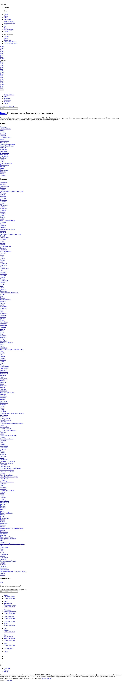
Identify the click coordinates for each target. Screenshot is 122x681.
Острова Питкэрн (6, 428)
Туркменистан (4, 518)
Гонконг (2, 277)
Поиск (6, 14)
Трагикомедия (4, 165)
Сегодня (6, 36)
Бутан (2, 241)
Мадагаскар (4, 373)
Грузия (2, 284)
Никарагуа (3, 416)
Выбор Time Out (9, 95)
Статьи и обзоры (9, 598)
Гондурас (3, 275)
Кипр (2, 334)
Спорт (2, 161)
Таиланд (3, 504)
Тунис (2, 516)
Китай (2, 339)
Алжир (2, 189)
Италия (2, 318)
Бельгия (2, 217)
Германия (3, 272)
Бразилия (3, 232)
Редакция (7, 668)
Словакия (3, 487)
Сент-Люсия (4, 478)
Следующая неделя (10, 41)
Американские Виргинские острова (11, 191)
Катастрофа (4, 142)
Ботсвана (3, 231)
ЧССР (2, 552)
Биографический (5, 129)
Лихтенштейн (4, 366)
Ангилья (3, 193)
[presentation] (1, 90)
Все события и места (10, 43)
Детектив (3, 135)
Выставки (7, 101)
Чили (1, 551)
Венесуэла (3, 250)
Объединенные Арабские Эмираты (11, 423)
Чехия (2, 549)
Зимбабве (3, 301)
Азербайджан (4, 186)
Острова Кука (4, 427)
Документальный (5, 137)
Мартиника (3, 391)
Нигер (2, 409)
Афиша (6, 623)
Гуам (1, 286)
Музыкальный (4, 153)
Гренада (2, 279)
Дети (5, 28)
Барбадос (3, 210)
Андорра (3, 196)
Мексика (3, 394)
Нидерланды (4, 415)
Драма (2, 139)
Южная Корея (4, 569)
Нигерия (3, 411)
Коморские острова (6, 342)
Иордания (3, 308)
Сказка (2, 160)
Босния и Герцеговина (7, 229)
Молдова (3, 397)
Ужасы (2, 168)
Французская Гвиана (6, 537)
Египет (2, 294)
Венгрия (3, 248)
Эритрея (2, 563)
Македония (3, 379)
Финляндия (4, 533)
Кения (2, 332)
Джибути (3, 289)
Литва (2, 365)
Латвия (2, 356)
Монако (2, 399)
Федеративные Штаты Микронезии (11, 528)
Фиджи (2, 530)
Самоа (2, 458)
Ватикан (3, 244)
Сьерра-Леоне (4, 501)
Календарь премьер (10, 605)
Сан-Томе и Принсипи (7, 461)
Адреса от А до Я (9, 638)
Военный (3, 134)
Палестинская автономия (8, 435)
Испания (3, 317)
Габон (2, 255)
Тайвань (2, 506)
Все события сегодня (7, 106)
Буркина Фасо (4, 237)
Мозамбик (3, 396)
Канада (2, 329)
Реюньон (3, 449)
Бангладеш (3, 208)
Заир (1, 296)
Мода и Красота (9, 21)
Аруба (2, 203)
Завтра (6, 38)
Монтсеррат (4, 403)
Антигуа (3, 198)
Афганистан (4, 205)
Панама (2, 437)
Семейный (3, 158)
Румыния (3, 454)
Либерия (3, 360)
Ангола (2, 194)
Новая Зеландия (5, 418)
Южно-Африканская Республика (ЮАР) (13, 571)
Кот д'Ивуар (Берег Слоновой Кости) (12, 349)
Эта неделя (7, 40)
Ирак (1, 310)
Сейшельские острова (7, 470)
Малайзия (3, 382)
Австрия (3, 184)
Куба (1, 351)
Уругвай (2, 526)
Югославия (3, 568)
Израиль (2, 303)
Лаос (1, 354)
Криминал (3, 149)
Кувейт (2, 353)
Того (1, 509)
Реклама (6, 670)
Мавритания (4, 372)
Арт (5, 26)
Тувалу (2, 514)
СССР (2, 494)
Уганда (2, 521)
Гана (1, 262)
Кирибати (3, 337)
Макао (2, 377)
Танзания (3, 508)
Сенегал (2, 473)
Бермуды (3, 222)
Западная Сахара (5, 299)
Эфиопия (3, 566)
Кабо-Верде (4, 322)
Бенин (2, 219)
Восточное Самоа (5, 251)
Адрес (6, 671)
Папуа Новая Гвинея (6, 439)
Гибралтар (3, 274)
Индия (2, 305)
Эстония (3, 564)
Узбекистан (3, 523)
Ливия (2, 363)
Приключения (4, 156)
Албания (3, 188)
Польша (2, 444)
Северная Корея (5, 466)
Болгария (3, 225)
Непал (2, 408)
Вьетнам (3, 253)
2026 (1, 582)
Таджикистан (4, 502)
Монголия (3, 401)
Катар (2, 330)
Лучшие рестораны (10, 611)
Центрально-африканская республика (12, 544)
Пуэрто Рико (4, 447)
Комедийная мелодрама (7, 144)
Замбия (2, 298)
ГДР (1, 270)
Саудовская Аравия (6, 463)
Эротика (3, 175)
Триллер (2, 166)
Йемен (2, 320)
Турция (2, 520)
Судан (2, 495)
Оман (2, 425)
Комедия (3, 147)
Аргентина (3, 200)
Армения (3, 201)
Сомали (2, 492)
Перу (1, 442)
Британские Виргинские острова (10, 234)
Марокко (3, 389)
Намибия (3, 404)
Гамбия (2, 260)
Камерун (3, 327)
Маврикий (3, 370)
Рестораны (7, 19)
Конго (2, 344)
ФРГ (1, 540)
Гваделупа (3, 263)
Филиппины (4, 532)
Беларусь (3, 213)
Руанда (2, 452)
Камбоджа (3, 325)
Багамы (2, 207)
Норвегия (3, 422)
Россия (2, 451)
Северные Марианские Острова (10, 468)
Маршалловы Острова (7, 392)
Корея (2, 346)
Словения (3, 489)
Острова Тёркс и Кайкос (8, 430)
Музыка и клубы (9, 23)
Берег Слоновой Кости (7, 220)
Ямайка (2, 573)
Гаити (2, 256)
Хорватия (3, 542)
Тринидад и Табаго (6, 513)
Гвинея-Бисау (4, 268)
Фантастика (4, 170)
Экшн (2, 173)
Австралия (3, 182)
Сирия (2, 485)
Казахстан (3, 323)
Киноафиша (8, 603)
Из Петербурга (8, 29)
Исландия (3, 315)
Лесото (2, 358)
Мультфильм (4, 154)
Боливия (3, 227)
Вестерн (2, 132)
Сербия (2, 480)
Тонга (2, 511)
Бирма (2, 224)
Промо (6, 31)
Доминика (3, 291)
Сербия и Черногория (7, 482)
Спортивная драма (6, 163)
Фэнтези (3, 172)
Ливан (2, 361)
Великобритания (5, 246)
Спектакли (7, 100)
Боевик (2, 130)
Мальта (2, 387)
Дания (2, 287)
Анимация (3, 127)
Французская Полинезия (8, 538)
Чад (1, 545)
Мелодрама (3, 151)
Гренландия (4, 280)
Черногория (4, 547)
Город (6, 16)
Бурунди (3, 239)
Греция (2, 282)
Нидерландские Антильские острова (12, 413)
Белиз (2, 215)
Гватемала (3, 265)
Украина (3, 525)
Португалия (4, 446)
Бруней (2, 236)
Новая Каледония (5, 420)
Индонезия (3, 306)
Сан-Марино (4, 459)
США (2, 499)
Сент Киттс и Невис (6, 475)
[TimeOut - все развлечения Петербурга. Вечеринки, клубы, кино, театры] (4, 3)
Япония (2, 575)
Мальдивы (3, 385)
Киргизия (3, 336)
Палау (2, 434)
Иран (1, 311)
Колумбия (3, 341)
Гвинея (2, 267)
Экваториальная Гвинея (8, 561)
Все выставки (8, 637)
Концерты (7, 98)
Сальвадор (3, 456)
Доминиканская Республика (9, 293)
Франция (3, 535)
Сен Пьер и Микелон (7, 471)
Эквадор (3, 559)
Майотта (3, 375)
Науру (2, 406)
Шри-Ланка (4, 557)
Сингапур (3, 483)
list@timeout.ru (46, 678)
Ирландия (3, 313)
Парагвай (3, 440)
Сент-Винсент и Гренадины (9, 477)
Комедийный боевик (7, 146)
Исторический (4, 141)
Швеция (2, 556)
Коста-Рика (3, 348)
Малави (2, 380)
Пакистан (3, 432)
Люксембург (4, 368)
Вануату (2, 243)
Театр (5, 24)
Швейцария (4, 554)
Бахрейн (2, 212)
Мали (2, 384)
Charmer (9, 680)
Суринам (3, 497)
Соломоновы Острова (7, 490)
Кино (5, 17)
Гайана (2, 258)
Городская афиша (9, 596)
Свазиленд (3, 465)
